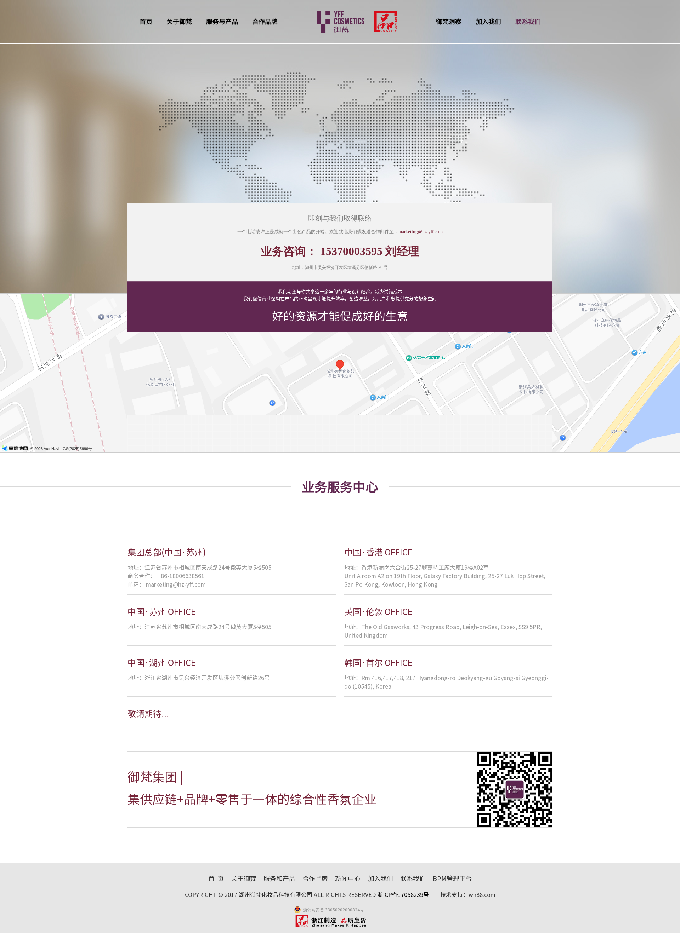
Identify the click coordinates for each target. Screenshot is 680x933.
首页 (146, 21)
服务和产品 (279, 878)
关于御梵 (179, 21)
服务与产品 (222, 21)
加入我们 (488, 21)
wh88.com (482, 895)
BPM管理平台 (452, 878)
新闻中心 (348, 878)
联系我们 (528, 21)
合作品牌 (265, 21)
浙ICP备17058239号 (403, 895)
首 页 (216, 878)
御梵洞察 (448, 21)
